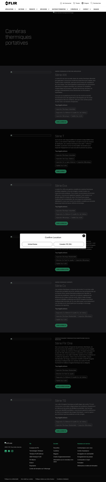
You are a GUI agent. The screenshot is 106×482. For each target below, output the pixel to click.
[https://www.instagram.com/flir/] (12, 451)
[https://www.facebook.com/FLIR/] (9, 451)
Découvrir (43, 9)
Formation (80, 462)
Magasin (96, 9)
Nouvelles (56, 448)
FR (67, 244)
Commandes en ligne (83, 459)
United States (32, 244)
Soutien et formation (59, 9)
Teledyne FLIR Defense (36, 454)
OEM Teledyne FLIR (35, 456)
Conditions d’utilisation (63, 479)
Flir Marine (32, 459)
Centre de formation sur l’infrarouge (39, 468)
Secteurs (21, 9)
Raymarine (32, 465)
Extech (31, 462)
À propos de (74, 9)
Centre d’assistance (83, 451)
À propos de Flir (34, 448)
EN (70, 244)
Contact (85, 9)
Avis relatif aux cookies (27, 479)
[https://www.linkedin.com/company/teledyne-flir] (6, 451)
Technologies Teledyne (36, 451)
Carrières (56, 451)
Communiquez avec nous (84, 448)
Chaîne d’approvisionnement (61, 456)
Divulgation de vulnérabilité (85, 454)
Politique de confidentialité (11, 479)
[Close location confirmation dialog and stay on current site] (83, 235)
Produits (32, 9)
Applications (9, 9)
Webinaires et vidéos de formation (87, 465)
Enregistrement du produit (85, 456)
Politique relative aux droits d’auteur (45, 479)
